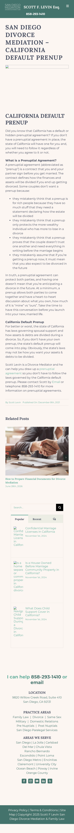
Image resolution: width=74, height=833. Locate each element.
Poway (42, 768)
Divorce (38, 717)
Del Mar (27, 747)
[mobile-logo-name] (32, 4)
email (37, 682)
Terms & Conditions (44, 810)
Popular (19, 519)
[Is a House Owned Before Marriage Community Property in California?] (18, 563)
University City (46, 764)
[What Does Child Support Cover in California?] (18, 608)
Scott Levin (13, 364)
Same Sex (54, 717)
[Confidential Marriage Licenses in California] (18, 528)
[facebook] (24, 781)
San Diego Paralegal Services (37, 730)
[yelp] (50, 781)
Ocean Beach (26, 768)
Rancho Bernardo (37, 751)
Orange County (37, 773)
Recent (37, 519)
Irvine (54, 768)
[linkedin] (43, 781)
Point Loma (46, 755)
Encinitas (50, 760)
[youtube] (37, 781)
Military (21, 721)
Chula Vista (44, 747)
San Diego (23, 742)
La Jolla (38, 742)
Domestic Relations (44, 721)
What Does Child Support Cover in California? (37, 612)
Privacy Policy (18, 810)
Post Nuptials (47, 725)
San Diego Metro (29, 760)
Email (56, 382)
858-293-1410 (46, 676)
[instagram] (30, 781)
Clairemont (26, 764)
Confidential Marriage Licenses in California (40, 530)
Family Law (21, 717)
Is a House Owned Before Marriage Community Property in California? (42, 568)
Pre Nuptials (25, 725)
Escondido (27, 755)
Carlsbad (52, 742)
